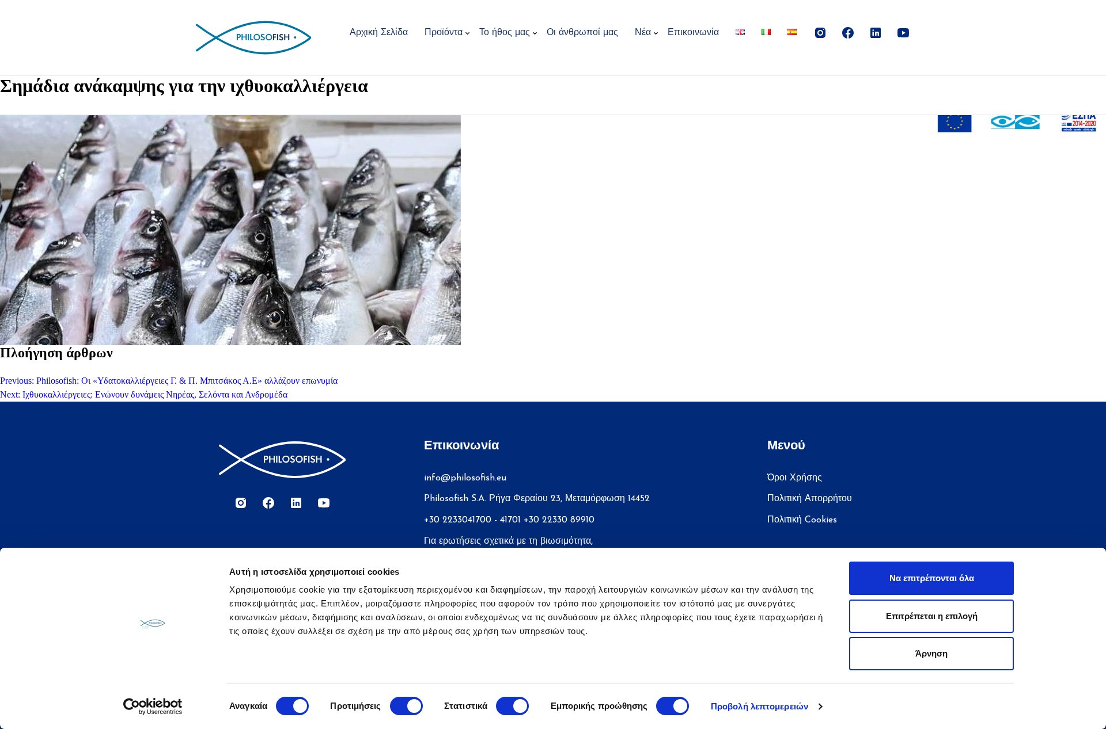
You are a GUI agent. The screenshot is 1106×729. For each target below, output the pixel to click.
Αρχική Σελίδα (379, 32)
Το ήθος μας (504, 32)
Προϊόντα (444, 32)
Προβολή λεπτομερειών (759, 706)
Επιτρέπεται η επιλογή (932, 616)
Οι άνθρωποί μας (582, 32)
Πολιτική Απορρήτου (809, 498)
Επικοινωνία (693, 32)
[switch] (406, 706)
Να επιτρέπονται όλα (931, 578)
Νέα (643, 32)
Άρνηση (931, 653)
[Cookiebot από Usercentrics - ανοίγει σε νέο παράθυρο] (153, 706)
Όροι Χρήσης (794, 478)
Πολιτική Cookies (802, 520)
